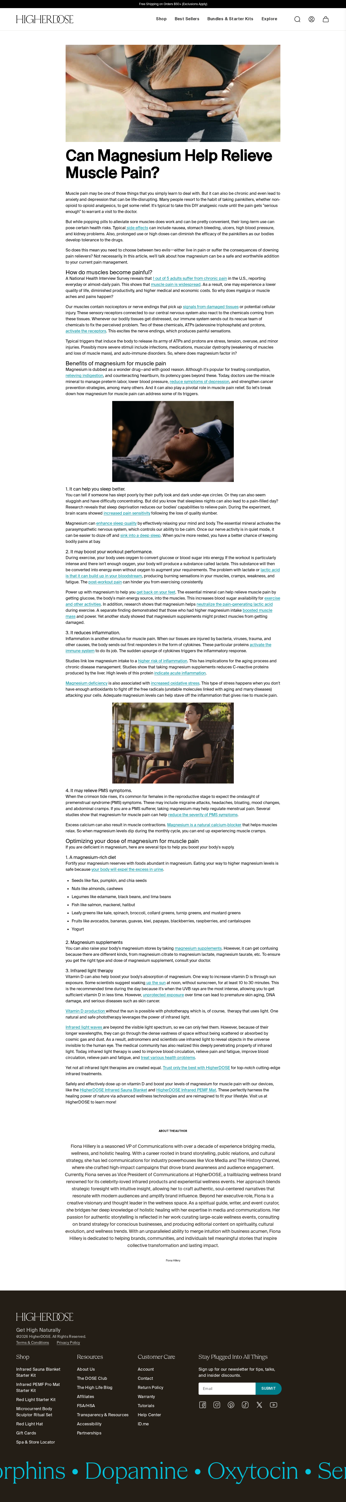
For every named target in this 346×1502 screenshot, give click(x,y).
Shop (161, 19)
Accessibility (89, 1424)
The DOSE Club (92, 1378)
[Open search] (297, 19)
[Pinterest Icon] (231, 1405)
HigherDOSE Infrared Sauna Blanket (113, 1090)
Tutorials (146, 1405)
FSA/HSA (86, 1405)
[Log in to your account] (311, 19)
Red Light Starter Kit (36, 1399)
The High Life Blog (95, 1387)
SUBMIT (268, 1388)
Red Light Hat (29, 1424)
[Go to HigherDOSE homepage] (44, 19)
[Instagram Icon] (217, 1405)
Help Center (149, 1415)
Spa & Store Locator (35, 1442)
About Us (86, 1369)
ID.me (143, 1424)
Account (146, 1369)
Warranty (146, 1396)
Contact (145, 1378)
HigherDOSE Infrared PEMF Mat (186, 1090)
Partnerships (89, 1433)
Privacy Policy (68, 1342)
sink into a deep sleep (140, 535)
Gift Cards (26, 1433)
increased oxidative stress (175, 683)
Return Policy (150, 1387)
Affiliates (85, 1396)
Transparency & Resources (103, 1415)
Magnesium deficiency (86, 683)
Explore (269, 19)
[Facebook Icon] (203, 1405)
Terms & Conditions (32, 1342)
